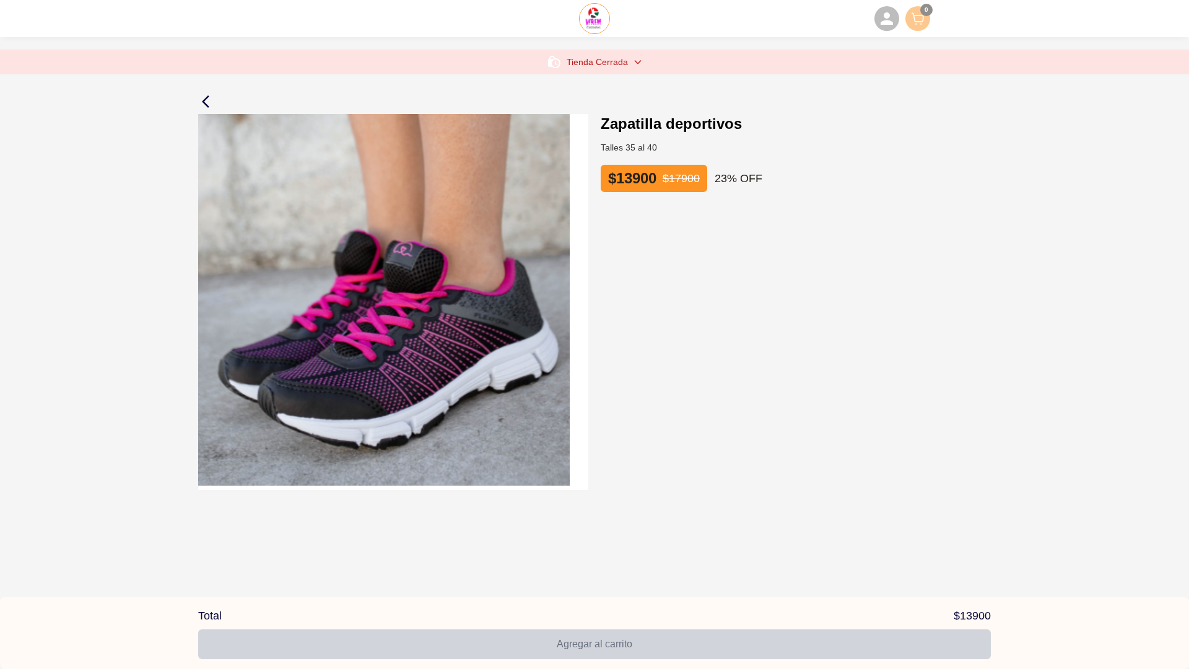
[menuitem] (886, 18)
